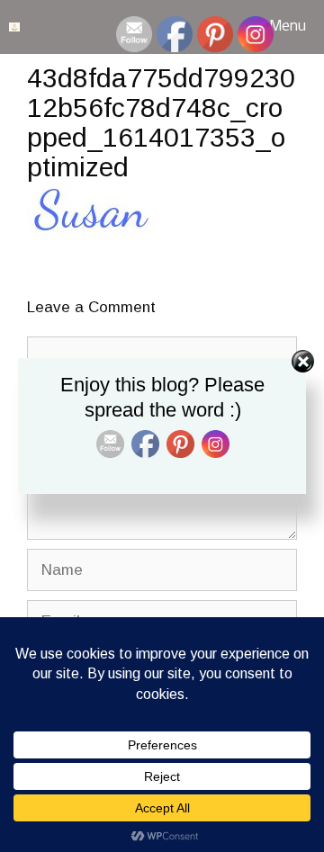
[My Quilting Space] (14, 26)
